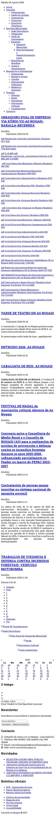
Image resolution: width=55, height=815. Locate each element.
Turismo (10, 92)
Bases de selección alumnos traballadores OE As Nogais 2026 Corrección (27, 261)
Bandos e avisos (19, 76)
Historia (15, 95)
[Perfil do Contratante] (28, 636)
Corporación (17, 17)
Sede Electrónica (19, 31)
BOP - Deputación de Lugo (19, 787)
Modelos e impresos (16, 88)
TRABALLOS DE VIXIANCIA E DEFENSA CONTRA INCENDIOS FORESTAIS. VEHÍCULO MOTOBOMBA (25, 563)
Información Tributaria (17, 83)
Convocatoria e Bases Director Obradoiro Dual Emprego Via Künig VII (26, 283)
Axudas (15, 79)
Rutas (14, 98)
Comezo (10, 587)
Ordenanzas (17, 74)
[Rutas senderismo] (27, 650)
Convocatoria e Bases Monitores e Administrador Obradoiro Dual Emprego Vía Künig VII (26, 292)
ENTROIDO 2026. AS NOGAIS (23, 347)
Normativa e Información (19, 71)
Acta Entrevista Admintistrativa (24, 232)
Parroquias (16, 100)
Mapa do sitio (13, 800)
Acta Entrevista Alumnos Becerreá (25, 241)
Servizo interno (14, 802)
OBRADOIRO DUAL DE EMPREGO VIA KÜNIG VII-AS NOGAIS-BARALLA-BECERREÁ (26, 121)
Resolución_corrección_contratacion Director (26, 156)
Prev (8, 589)
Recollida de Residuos (17, 62)
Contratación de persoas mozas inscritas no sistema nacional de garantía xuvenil (26, 489)
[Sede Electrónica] (27, 631)
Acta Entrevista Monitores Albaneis (26, 220)
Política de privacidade (18, 797)
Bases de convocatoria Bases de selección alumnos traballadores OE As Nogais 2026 (26, 269)
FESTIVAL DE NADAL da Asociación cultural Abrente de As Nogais (27, 410)
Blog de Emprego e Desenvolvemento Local (25, 53)
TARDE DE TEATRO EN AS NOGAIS (27, 313)
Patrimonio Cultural (17, 104)
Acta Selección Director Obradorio (24, 215)
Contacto (10, 111)
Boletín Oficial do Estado (18, 792)
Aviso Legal (12, 805)
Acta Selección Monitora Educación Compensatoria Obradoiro (21, 172)
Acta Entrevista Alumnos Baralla (24, 246)
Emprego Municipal (21, 45)
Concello (10, 9)
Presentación (18, 12)
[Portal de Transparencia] (27, 626)
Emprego (15, 41)
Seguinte (10, 619)
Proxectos (16, 20)
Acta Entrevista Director (20, 255)
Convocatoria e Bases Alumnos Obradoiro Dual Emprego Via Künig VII (26, 301)
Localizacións (18, 108)
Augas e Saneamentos (18, 67)
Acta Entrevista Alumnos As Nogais (26, 250)
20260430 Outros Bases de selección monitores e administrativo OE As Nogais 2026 (27, 276)
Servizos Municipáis (16, 28)
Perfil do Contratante (17, 37)
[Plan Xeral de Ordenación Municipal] (27, 640)
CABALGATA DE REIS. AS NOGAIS (27, 366)
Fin (8, 621)
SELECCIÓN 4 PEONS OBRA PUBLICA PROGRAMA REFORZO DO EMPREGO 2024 (27, 760)
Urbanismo (17, 33)
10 (7, 616)
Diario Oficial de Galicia (18, 790)
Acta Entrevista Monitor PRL (22, 236)
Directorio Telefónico (16, 24)
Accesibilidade (13, 808)
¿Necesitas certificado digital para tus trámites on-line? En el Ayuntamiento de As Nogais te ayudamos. (28, 767)
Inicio (9, 7)
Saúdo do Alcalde (20, 15)
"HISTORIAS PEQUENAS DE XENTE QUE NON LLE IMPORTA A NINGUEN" (29, 774)
